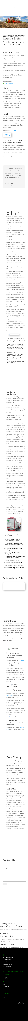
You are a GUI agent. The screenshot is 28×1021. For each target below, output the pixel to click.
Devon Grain (9, 695)
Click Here (13, 130)
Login (6, 135)
